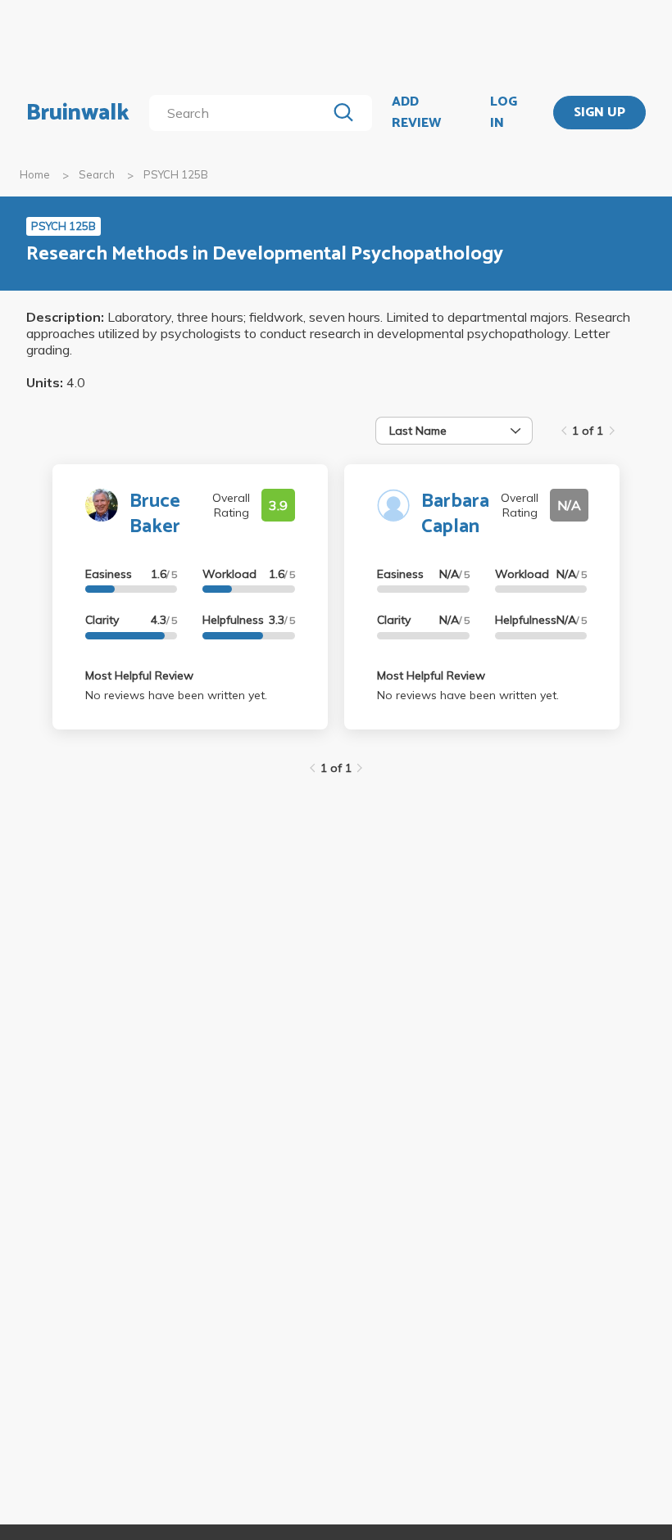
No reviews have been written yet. (176, 695)
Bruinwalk (77, 113)
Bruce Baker (154, 514)
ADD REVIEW (416, 112)
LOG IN (503, 112)
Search (97, 174)
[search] (241, 113)
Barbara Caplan (455, 514)
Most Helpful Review (139, 675)
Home (35, 174)
